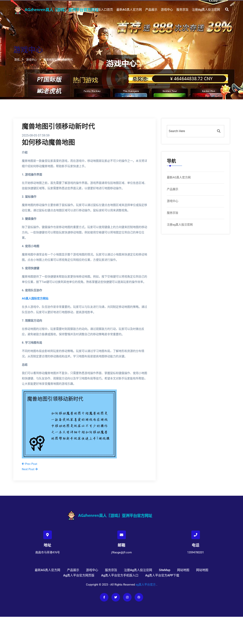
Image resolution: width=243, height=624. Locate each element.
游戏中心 (167, 9)
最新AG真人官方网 (129, 9)
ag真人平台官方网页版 (78, 575)
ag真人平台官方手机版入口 (119, 575)
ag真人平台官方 (146, 584)
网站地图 (183, 570)
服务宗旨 (182, 9)
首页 (17, 59)
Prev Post (30, 464)
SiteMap (164, 570)
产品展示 (151, 9)
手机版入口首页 (102, 9)
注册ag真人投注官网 (206, 9)
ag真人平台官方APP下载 (162, 575)
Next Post (28, 469)
